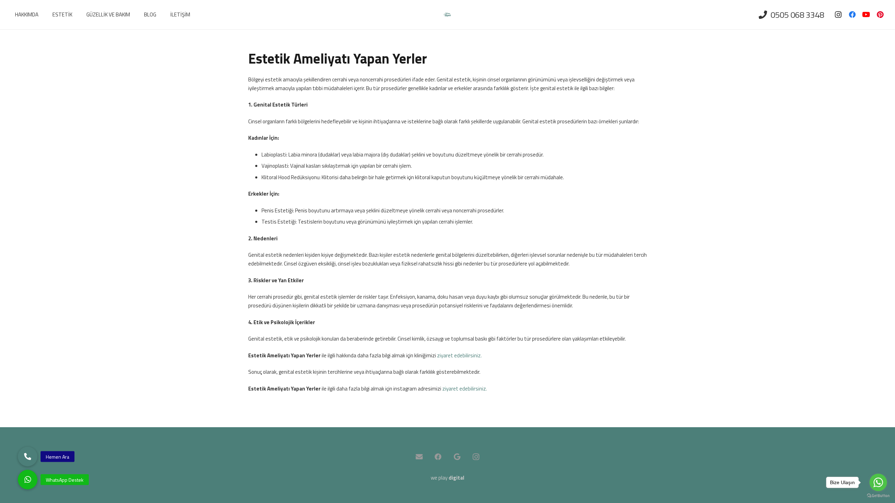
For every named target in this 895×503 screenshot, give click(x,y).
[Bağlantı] (447, 15)
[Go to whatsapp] (878, 482)
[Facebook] (852, 15)
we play (447, 478)
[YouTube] (866, 15)
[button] (27, 479)
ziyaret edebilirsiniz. (459, 355)
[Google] (457, 457)
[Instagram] (838, 15)
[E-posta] (419, 457)
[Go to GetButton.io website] (878, 496)
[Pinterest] (880, 15)
